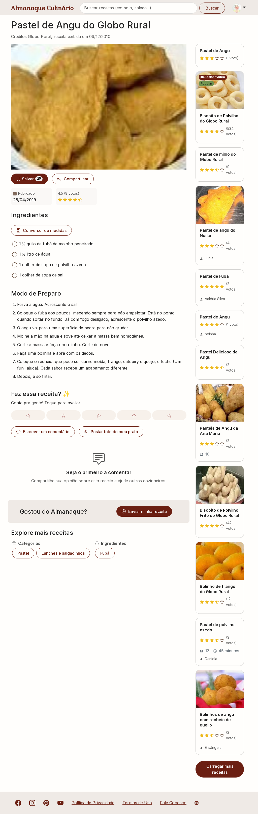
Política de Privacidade (93, 802)
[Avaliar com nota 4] (134, 415)
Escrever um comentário (46, 431)
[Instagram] (32, 802)
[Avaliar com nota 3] (99, 415)
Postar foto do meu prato (114, 431)
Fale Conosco (173, 802)
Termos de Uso (137, 802)
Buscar (212, 8)
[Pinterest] (46, 802)
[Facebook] (18, 802)
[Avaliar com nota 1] (28, 415)
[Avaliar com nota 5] (169, 415)
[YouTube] (60, 802)
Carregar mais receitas (219, 769)
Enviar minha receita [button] (147, 511)
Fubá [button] (104, 553)
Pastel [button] (23, 553)
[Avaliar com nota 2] (63, 415)
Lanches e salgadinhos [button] (63, 553)
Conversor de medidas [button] (45, 230)
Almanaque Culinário (42, 8)
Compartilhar (76, 178)
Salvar (31, 178)
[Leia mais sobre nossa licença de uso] (197, 803)
